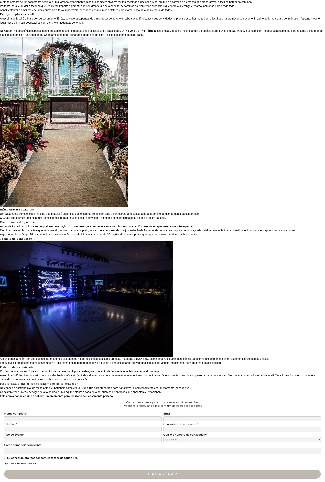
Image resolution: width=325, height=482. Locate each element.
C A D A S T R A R (162, 474)
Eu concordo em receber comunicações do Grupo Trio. (42, 457)
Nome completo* (15, 413)
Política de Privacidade (25, 463)
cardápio (156, 226)
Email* (167, 413)
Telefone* (10, 424)
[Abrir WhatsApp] (316, 473)
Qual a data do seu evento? (181, 424)
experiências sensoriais (245, 358)
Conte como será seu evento (22, 445)
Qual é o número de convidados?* (185, 434)
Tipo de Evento (14, 434)
